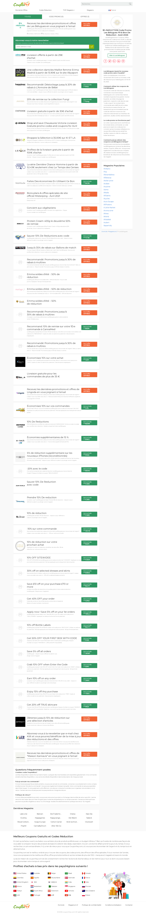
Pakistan (54, 886)
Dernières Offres (21, 10)
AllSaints (107, 196)
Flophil (23, 826)
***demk (87, 530)
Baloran (40, 814)
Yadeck (89, 818)
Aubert (106, 222)
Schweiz (71, 891)
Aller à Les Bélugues (117, 55)
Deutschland (55, 878)
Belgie (53, 873)
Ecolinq (24, 818)
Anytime (107, 187)
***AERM (87, 423)
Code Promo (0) (56, 17)
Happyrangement (56, 818)
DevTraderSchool (56, 814)
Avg (105, 172)
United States (21, 873)
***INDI (87, 706)
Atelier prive (108, 181)
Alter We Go (56, 826)
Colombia (19, 878)
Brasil (70, 873)
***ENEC (87, 438)
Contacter (129, 905)
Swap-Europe (39, 822)
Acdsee (106, 184)
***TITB (87, 237)
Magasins (90, 10)
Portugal (37, 895)
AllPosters (108, 205)
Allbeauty (107, 178)
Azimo (106, 190)
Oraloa (72, 814)
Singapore (71, 886)
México (19, 886)
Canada (88, 873)
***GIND (87, 600)
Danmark (71, 878)
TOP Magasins (68, 10)
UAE (18, 895)
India (70, 882)
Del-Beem (73, 818)
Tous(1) (27, 17)
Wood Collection (23, 822)
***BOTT (87, 626)
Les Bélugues (123, 231)
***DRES (87, 572)
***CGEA (87, 559)
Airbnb (106, 217)
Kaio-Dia (89, 814)
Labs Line (23, 814)
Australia (37, 873)
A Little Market (109, 208)
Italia (87, 882)
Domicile (104, 231)
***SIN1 (87, 665)
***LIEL (87, 407)
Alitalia (106, 193)
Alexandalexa (109, 175)
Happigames (40, 818)
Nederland (37, 886)
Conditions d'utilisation (113, 905)
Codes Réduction (45, 10)
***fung (87, 100)
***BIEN (87, 327)
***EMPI (87, 543)
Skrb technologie (72, 822)
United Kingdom (22, 882)
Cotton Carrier (56, 822)
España (36, 878)
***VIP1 (87, 359)
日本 (35, 882)
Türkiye (19, 891)
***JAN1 (87, 679)
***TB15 (87, 693)
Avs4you (107, 169)
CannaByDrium (40, 826)
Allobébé (107, 219)
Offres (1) (85, 17)
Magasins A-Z (113, 231)
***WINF (87, 652)
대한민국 (54, 882)
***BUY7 (87, 585)
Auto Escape (109, 202)
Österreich (54, 891)
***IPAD (87, 454)
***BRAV (87, 470)
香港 (69, 895)
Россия (88, 886)
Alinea (106, 214)
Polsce (87, 895)
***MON (87, 182)
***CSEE (87, 483)
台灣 (52, 895)
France (87, 878)
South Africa (38, 891)
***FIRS (87, 639)
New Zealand (90, 891)
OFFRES (86, 24)
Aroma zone (108, 211)
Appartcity (108, 225)
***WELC (87, 613)
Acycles (107, 199)
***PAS (87, 86)
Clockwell (89, 822)
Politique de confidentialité (91, 905)
